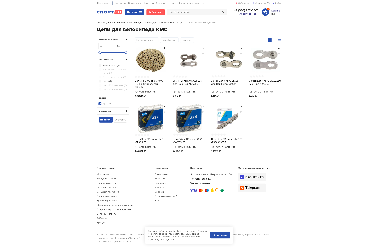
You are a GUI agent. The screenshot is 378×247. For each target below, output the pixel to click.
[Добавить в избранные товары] (164, 53)
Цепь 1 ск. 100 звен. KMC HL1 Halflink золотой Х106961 (149, 83)
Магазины (120, 3)
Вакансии (160, 192)
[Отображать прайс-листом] (279, 40)
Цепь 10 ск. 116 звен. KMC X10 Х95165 (187, 141)
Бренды (101, 222)
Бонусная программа (108, 192)
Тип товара (105, 59)
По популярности (145, 40)
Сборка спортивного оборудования (116, 205)
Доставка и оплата (166, 3)
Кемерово (102, 3)
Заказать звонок (247, 14)
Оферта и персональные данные (114, 209)
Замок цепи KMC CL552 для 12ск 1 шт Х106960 (265, 82)
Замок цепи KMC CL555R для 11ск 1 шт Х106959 (225, 82)
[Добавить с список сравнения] (164, 48)
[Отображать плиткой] (270, 40)
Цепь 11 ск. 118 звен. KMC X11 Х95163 (149, 141)
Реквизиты (160, 183)
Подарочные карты (107, 196)
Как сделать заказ (106, 178)
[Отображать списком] (274, 40)
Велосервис (134, 3)
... (203, 3)
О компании (161, 174)
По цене (186, 40)
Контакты (149, 3)
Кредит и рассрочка (189, 3)
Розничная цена (108, 39)
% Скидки (102, 218)
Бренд (102, 97)
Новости (159, 187)
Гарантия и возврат (107, 187)
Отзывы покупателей (166, 196)
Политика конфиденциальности (114, 241)
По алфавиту (168, 40)
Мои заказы (103, 174)
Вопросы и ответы (106, 214)
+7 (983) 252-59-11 (246, 10)
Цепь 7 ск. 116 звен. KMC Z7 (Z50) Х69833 (226, 141)
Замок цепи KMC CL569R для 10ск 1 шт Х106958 (187, 82)
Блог (157, 200)
